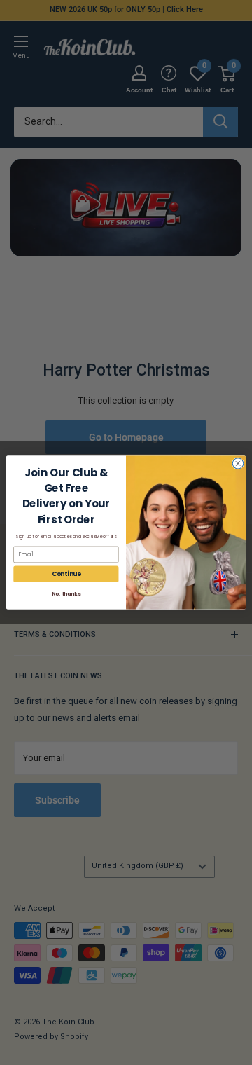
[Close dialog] (237, 463)
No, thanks (66, 594)
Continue (66, 574)
